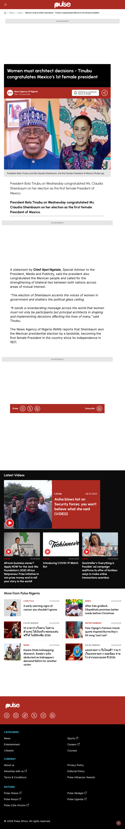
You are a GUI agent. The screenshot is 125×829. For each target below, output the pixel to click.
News (11, 13)
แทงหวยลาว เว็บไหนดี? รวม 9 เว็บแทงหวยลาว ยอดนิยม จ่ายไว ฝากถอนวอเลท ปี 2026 (103, 653)
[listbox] (62, 558)
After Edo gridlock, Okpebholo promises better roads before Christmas (102, 609)
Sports (71, 738)
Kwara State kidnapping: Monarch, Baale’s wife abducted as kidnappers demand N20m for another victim (40, 657)
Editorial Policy (76, 771)
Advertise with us (14, 771)
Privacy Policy (75, 765)
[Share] (105, 93)
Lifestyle (28, 601)
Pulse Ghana (11, 793)
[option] (22, 559)
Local (19, 13)
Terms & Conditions (15, 777)
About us (9, 765)
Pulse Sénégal (75, 793)
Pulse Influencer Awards (81, 777)
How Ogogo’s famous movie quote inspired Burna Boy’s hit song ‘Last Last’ (102, 631)
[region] (62, 558)
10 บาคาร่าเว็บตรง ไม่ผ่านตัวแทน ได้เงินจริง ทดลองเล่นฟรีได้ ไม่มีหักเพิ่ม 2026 (40, 631)
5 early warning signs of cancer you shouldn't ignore (40, 607)
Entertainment (93, 623)
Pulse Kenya (11, 799)
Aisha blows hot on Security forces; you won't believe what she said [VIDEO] (75, 506)
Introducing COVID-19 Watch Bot (60, 564)
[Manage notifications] (118, 823)
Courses (72, 750)
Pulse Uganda (75, 799)
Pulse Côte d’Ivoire (15, 805)
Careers (71, 744)
